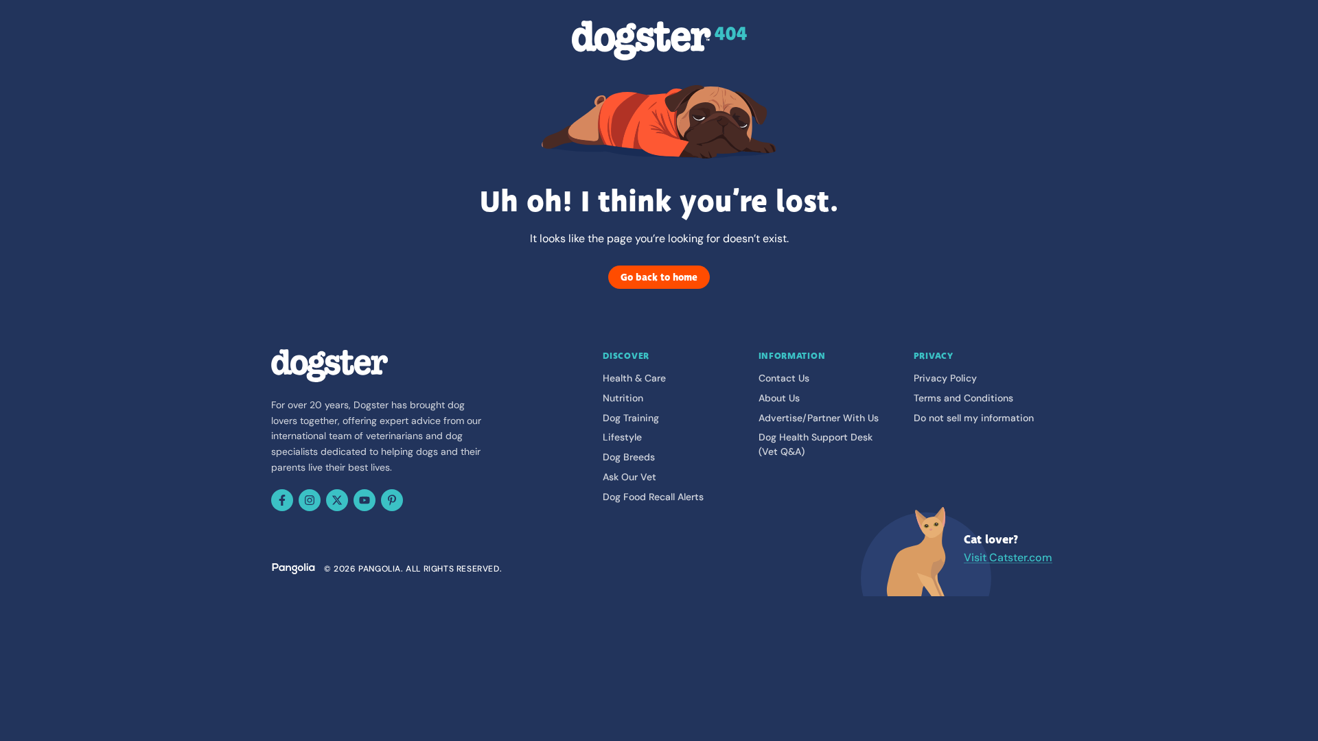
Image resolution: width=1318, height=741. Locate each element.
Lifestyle (622, 437)
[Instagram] (310, 500)
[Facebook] (282, 500)
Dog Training (631, 418)
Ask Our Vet (629, 477)
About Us (779, 398)
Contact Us (784, 378)
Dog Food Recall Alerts (653, 497)
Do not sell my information (974, 418)
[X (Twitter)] (337, 500)
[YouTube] (364, 500)
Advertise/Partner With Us (819, 418)
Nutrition (623, 398)
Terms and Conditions (963, 398)
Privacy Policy (945, 378)
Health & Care (634, 378)
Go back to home (659, 277)
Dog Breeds (629, 457)
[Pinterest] (392, 500)
